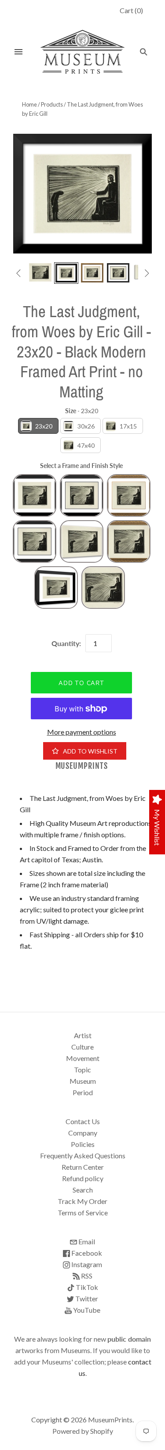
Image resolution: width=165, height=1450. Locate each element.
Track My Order (82, 1201)
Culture (82, 1047)
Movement (82, 1058)
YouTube (86, 1310)
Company (82, 1133)
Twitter (86, 1298)
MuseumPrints (81, 766)
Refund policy (82, 1178)
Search (83, 1190)
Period (83, 1092)
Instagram (86, 1264)
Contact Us (83, 1121)
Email (86, 1241)
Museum (83, 1081)
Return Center (83, 1167)
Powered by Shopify (82, 1431)
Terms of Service (83, 1212)
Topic (82, 1069)
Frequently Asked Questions (82, 1155)
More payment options (81, 732)
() (131, 10)
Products (52, 104)
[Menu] (18, 52)
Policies (83, 1144)
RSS (86, 1275)
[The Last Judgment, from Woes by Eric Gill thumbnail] (40, 272)
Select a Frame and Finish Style (81, 465)
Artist (83, 1035)
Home (29, 104)
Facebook (86, 1253)
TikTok (86, 1287)
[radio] (38, 426)
